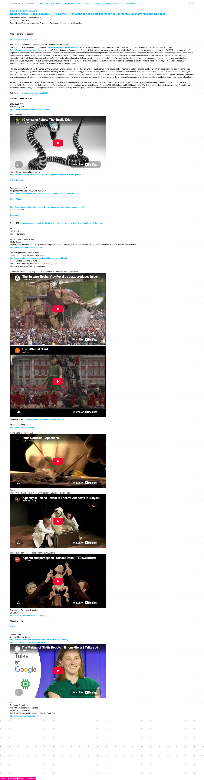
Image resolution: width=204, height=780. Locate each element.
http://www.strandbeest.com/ (22, 428)
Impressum (13, 778)
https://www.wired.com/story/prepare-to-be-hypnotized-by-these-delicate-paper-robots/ (47, 207)
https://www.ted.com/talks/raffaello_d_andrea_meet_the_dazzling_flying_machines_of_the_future (61, 223)
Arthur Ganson (16, 180)
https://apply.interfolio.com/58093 (24, 39)
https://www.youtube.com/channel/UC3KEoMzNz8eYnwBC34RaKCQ (39, 640)
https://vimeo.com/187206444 (22, 616)
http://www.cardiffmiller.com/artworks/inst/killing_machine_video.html (39, 258)
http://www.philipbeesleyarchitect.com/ (26, 247)
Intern (191, 4)
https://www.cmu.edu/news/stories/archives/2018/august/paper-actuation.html (43, 194)
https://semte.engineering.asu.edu (25, 50)
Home (24, 4)
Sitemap (21, 778)
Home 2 (13, 626)
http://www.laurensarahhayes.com (24, 716)
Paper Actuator (16, 199)
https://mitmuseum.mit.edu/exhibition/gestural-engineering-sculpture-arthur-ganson (45, 175)
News (31, 4)
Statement (14, 215)
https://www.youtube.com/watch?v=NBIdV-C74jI (44, 419)
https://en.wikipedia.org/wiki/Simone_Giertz (28, 642)
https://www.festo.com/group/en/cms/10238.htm (30, 109)
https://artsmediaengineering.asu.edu (62, 47)
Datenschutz (31, 778)
